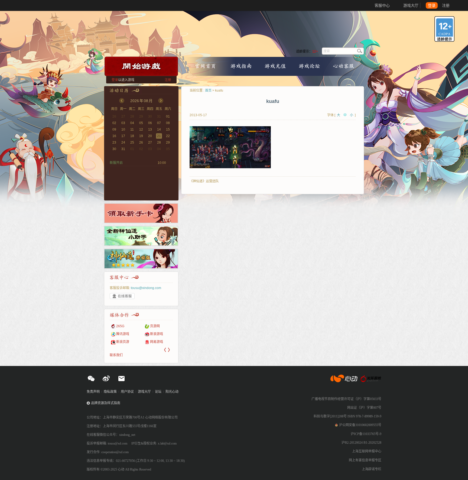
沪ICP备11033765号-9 (366, 434)
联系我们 (116, 355)
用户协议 (127, 392)
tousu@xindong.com (146, 288)
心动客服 (343, 66)
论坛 (158, 392)
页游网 (143, 326)
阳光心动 (171, 392)
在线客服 (122, 296)
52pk (171, 326)
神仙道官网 (238, 33)
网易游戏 (144, 342)
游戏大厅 (410, 5)
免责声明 (93, 392)
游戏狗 (172, 342)
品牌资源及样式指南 (105, 403)
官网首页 (205, 66)
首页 (208, 90)
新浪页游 (111, 342)
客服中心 (382, 5)
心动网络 (24, 5)
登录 (431, 5)
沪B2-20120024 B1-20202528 (361, 443)
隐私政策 (110, 392)
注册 (446, 5)
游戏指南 (241, 66)
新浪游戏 (144, 334)
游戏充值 (275, 66)
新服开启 (116, 163)
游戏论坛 (309, 66)
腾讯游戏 (111, 334)
